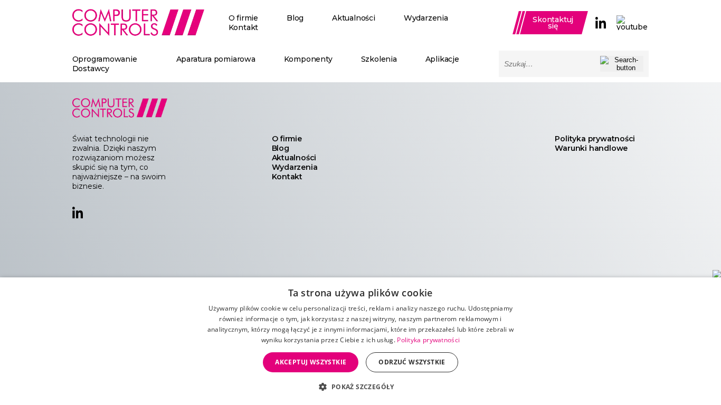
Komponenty (308, 59)
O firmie (243, 18)
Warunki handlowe (591, 148)
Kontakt (244, 27)
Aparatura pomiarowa (215, 59)
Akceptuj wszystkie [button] (310, 362)
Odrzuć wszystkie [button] (411, 362)
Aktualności (353, 18)
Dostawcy (90, 68)
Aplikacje (442, 59)
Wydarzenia (426, 18)
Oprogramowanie (104, 59)
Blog (295, 18)
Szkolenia (379, 59)
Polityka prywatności (595, 138)
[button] (360, 386)
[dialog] (360, 341)
